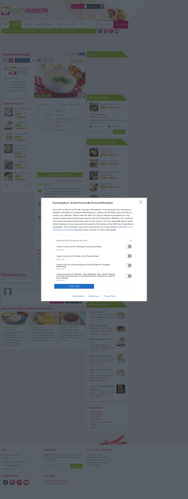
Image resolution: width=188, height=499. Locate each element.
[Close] (141, 203)
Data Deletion (78, 296)
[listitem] (94, 240)
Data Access (94, 296)
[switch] (128, 246)
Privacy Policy (110, 296)
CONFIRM (74, 286)
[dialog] (94, 249)
